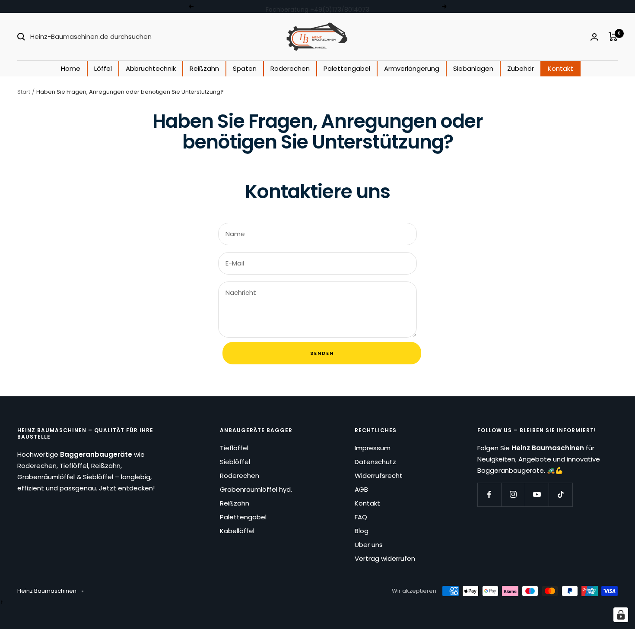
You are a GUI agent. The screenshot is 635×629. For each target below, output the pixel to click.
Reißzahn (204, 68)
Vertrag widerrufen (385, 558)
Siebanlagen (473, 68)
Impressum (373, 447)
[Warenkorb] (613, 36)
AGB (361, 489)
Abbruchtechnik (151, 68)
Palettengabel (347, 68)
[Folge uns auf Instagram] (513, 494)
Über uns (369, 544)
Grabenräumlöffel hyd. (256, 489)
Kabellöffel (237, 530)
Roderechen (290, 68)
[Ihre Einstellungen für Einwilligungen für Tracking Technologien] (620, 614)
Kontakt (560, 68)
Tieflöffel (234, 447)
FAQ (361, 517)
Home (70, 68)
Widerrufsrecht (379, 475)
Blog (361, 530)
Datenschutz (375, 461)
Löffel (103, 68)
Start (23, 92)
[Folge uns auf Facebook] (489, 494)
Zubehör (520, 68)
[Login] (594, 37)
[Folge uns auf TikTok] (560, 494)
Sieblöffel (235, 461)
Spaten (245, 68)
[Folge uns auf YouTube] (537, 494)
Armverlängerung (411, 68)
